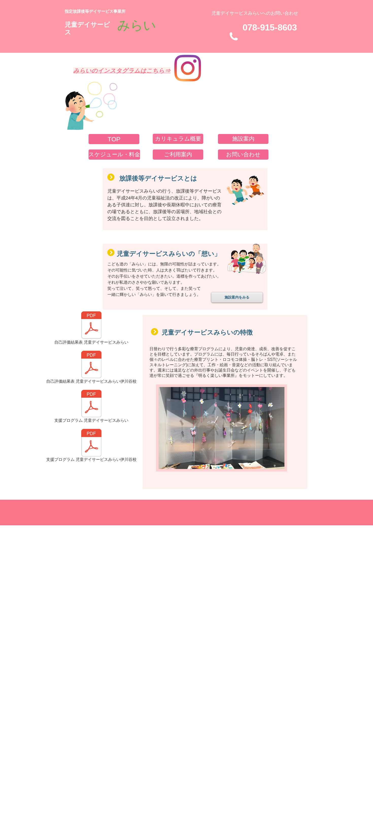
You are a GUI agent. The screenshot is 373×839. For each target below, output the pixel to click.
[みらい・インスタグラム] (187, 68)
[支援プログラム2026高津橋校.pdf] (91, 404)
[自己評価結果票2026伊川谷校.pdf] (91, 365)
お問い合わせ (284, 13)
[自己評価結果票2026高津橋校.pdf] (91, 325)
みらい (136, 25)
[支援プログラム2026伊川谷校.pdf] (91, 443)
